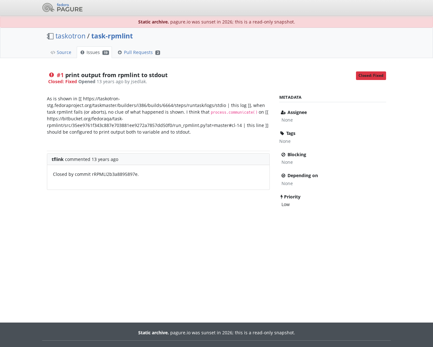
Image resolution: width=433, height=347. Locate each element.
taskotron (70, 35)
